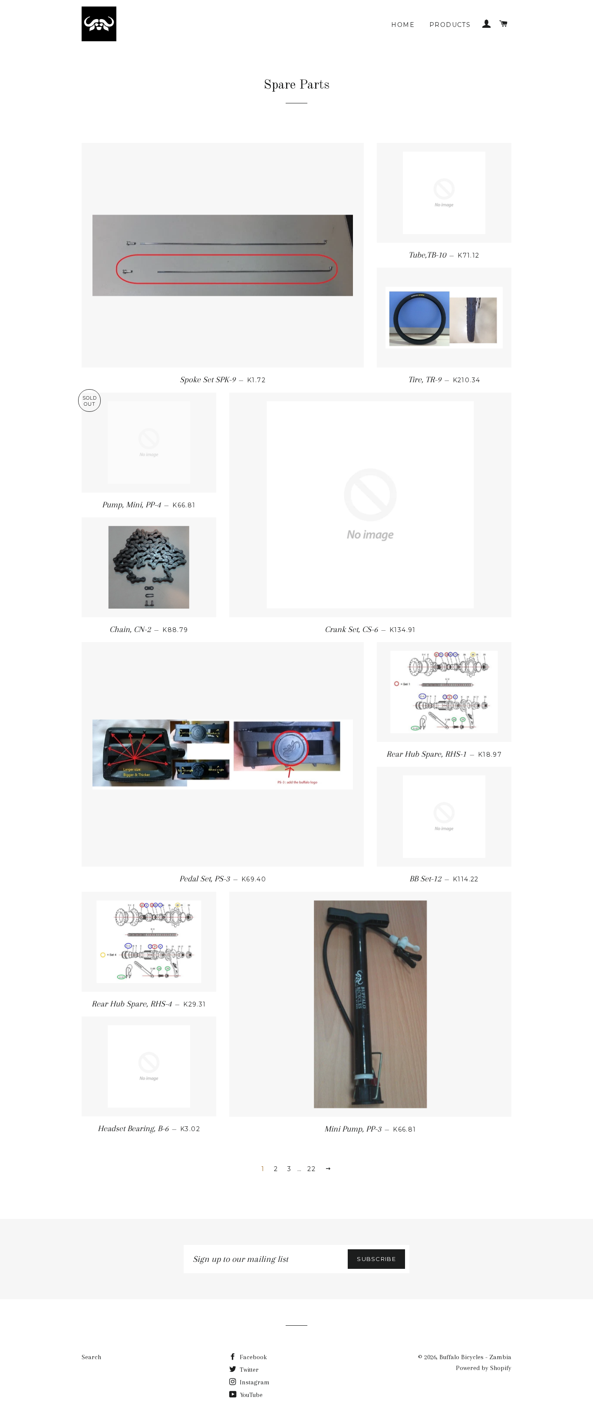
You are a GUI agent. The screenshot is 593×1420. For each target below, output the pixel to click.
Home (403, 25)
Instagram (254, 1382)
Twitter (248, 1370)
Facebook (252, 1357)
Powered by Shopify (483, 1368)
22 (311, 1169)
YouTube (250, 1395)
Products (450, 25)
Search (91, 1357)
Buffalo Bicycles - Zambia (475, 1357)
